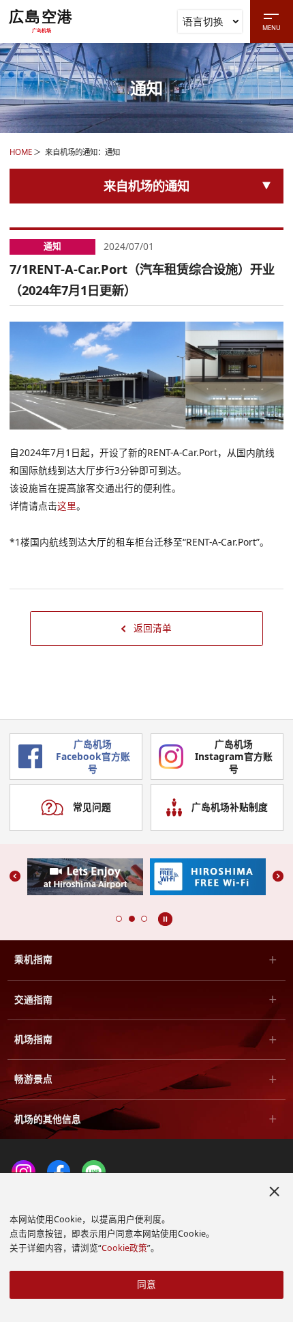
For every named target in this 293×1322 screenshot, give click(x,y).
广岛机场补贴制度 (229, 806)
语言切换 (203, 21)
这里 (66, 505)
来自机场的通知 (146, 185)
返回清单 (153, 627)
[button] (119, 919)
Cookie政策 (124, 1248)
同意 (146, 1284)
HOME (21, 152)
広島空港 (41, 21)
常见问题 (92, 806)
